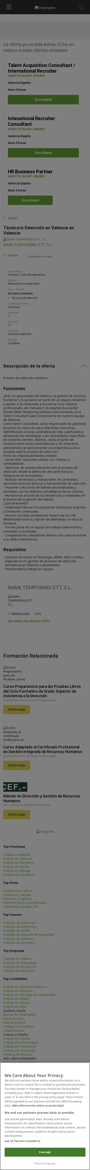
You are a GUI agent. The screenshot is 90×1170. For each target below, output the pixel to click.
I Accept (45, 1152)
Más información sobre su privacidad (38, 1105)
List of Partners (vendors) (22, 1141)
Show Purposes (45, 1163)
